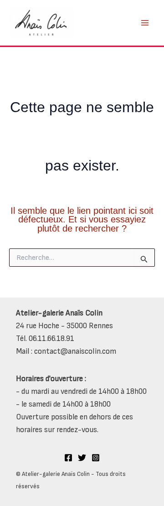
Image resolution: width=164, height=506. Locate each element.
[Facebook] (68, 458)
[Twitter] (82, 458)
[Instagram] (96, 458)
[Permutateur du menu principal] (145, 23)
